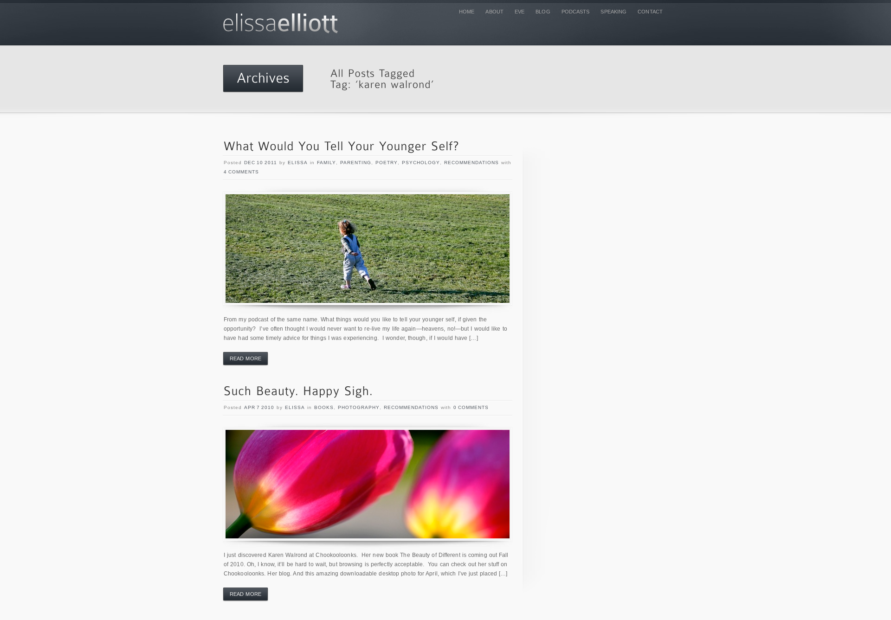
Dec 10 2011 (260, 162)
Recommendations (471, 162)
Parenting (355, 162)
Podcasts (576, 11)
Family (326, 162)
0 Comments (471, 407)
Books (324, 407)
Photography (359, 407)
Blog (543, 11)
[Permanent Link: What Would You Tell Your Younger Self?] (341, 147)
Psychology (421, 162)
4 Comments (241, 171)
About (494, 11)
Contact (650, 11)
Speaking (613, 11)
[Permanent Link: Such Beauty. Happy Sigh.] (299, 392)
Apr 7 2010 (259, 407)
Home (466, 11)
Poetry (386, 162)
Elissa (298, 162)
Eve (519, 11)
